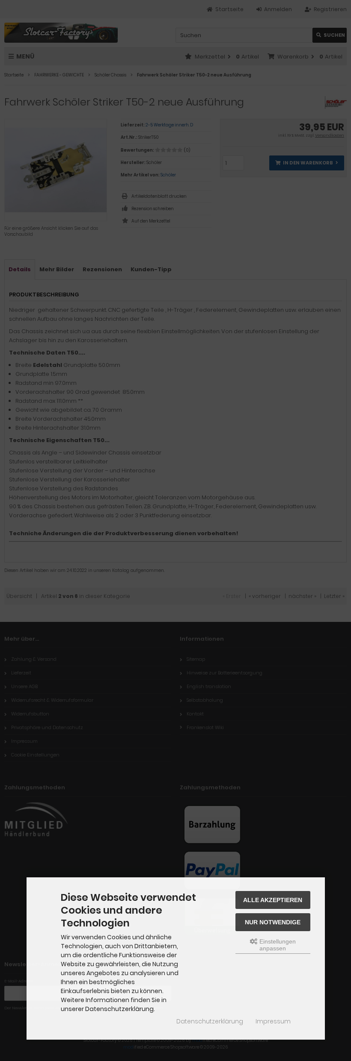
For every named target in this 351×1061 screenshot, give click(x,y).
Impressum (273, 1021)
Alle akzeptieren (272, 900)
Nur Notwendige (272, 922)
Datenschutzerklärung (209, 1021)
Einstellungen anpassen (277, 945)
